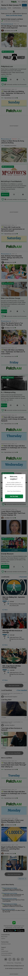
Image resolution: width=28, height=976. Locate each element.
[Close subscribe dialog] (22, 477)
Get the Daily (14, 496)
